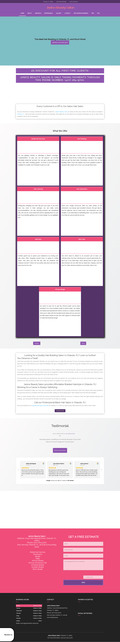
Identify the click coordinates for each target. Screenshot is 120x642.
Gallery (58, 13)
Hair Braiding (81, 139)
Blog (83, 343)
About (30, 13)
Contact (68, 13)
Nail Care (38, 239)
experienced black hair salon (40, 405)
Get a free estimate (61, 1)
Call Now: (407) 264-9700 (60, 42)
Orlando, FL (21, 114)
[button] (101, 470)
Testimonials (48, 13)
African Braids (60, 289)
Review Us (8, 635)
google (82, 619)
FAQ (98, 13)
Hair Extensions (81, 189)
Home (22, 13)
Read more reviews (60, 450)
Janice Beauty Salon (61, 111)
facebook (79, 619)
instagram (88, 619)
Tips (92, 13)
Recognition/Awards (81, 13)
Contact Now (60, 410)
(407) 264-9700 (74, 1)
